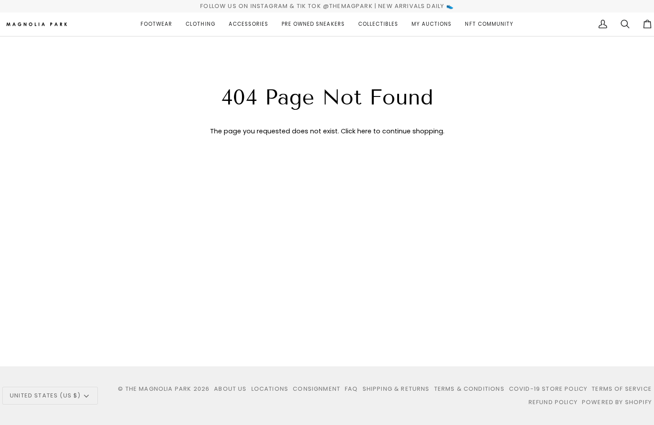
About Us (230, 389)
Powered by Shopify (617, 402)
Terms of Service (622, 389)
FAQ (351, 389)
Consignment (316, 389)
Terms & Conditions (469, 389)
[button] (156, 24)
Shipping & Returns (396, 389)
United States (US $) (45, 395)
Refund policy (553, 402)
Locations (270, 389)
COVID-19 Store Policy (548, 389)
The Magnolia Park (158, 389)
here (364, 131)
